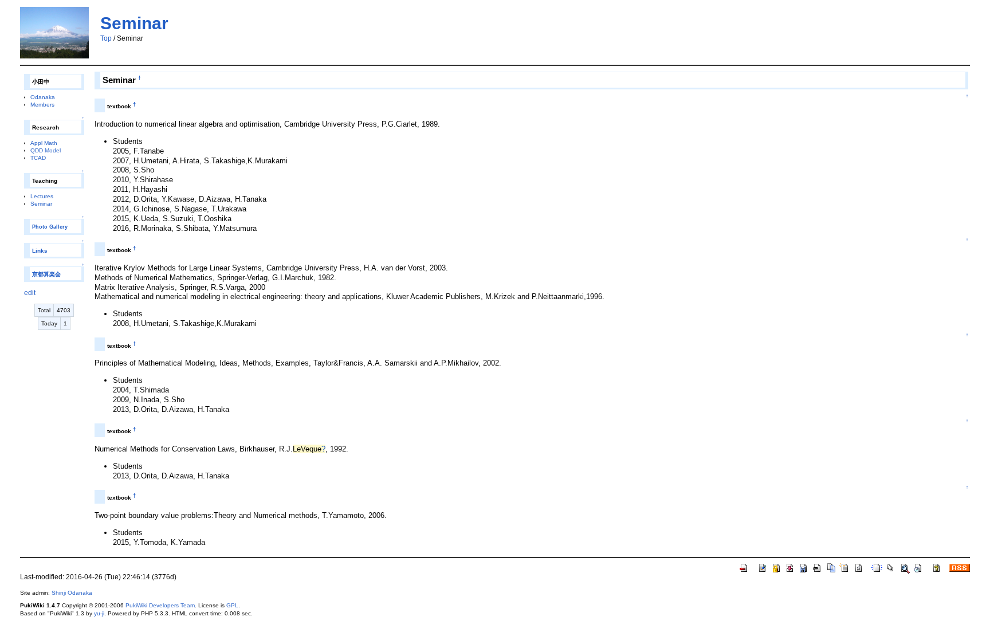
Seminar (134, 23)
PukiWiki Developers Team (160, 605)
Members (42, 104)
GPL (232, 605)
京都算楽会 (46, 274)
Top (106, 38)
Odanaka (42, 97)
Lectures (41, 196)
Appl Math (43, 143)
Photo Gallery (50, 227)
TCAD (38, 158)
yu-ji (99, 613)
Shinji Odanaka (72, 593)
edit (30, 292)
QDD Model (45, 150)
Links (40, 251)
